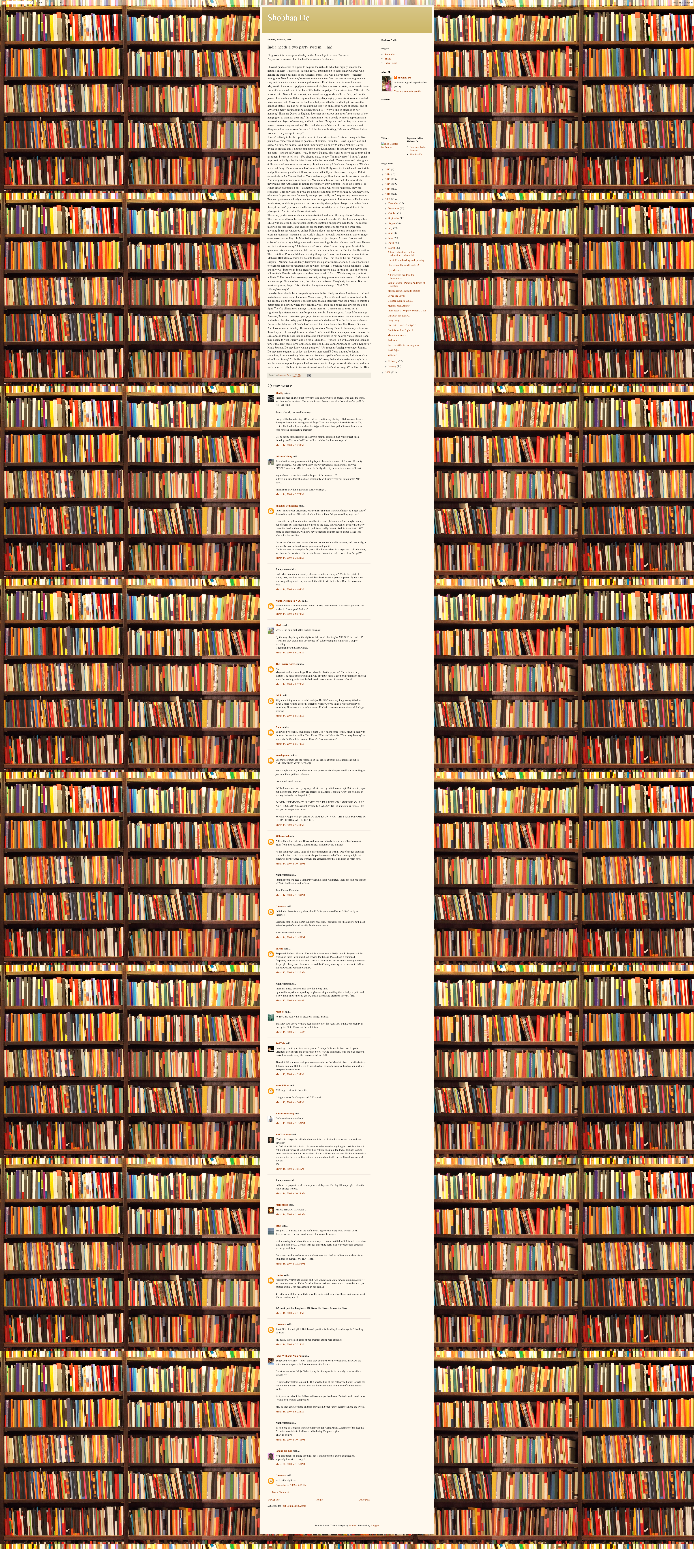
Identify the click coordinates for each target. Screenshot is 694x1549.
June (391, 233)
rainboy (280, 1011)
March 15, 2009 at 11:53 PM (290, 1123)
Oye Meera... (394, 270)
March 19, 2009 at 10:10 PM (290, 1439)
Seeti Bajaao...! (395, 350)
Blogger (375, 1525)
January (392, 366)
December (393, 203)
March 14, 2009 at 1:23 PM (290, 445)
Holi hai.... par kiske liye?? (401, 325)
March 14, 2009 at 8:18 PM (290, 715)
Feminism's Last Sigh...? (400, 330)
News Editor (282, 1085)
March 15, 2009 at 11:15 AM (290, 1032)
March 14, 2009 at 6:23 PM (290, 652)
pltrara (279, 948)
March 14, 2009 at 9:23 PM (290, 824)
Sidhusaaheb (283, 836)
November (394, 208)
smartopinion (283, 755)
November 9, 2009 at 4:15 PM (291, 1485)
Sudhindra (390, 54)
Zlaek (279, 625)
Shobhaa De (288, 17)
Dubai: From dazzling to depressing (406, 260)
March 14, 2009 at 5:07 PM (290, 613)
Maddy (279, 393)
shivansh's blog (284, 456)
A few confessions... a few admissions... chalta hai (401, 253)
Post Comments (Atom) (294, 1505)
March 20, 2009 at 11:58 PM (290, 1464)
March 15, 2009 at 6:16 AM (290, 1000)
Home (319, 1499)
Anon (279, 727)
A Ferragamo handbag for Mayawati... (401, 276)
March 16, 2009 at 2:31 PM (290, 1344)
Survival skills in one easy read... (405, 345)
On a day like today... (399, 315)
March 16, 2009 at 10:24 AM (290, 1193)
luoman (353, 1525)
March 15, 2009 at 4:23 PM (290, 1074)
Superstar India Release (417, 148)
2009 (388, 199)
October (392, 213)
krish (278, 1225)
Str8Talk (280, 1043)
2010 (388, 194)
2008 (388, 372)
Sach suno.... (394, 340)
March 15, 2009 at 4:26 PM (290, 1102)
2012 (388, 184)
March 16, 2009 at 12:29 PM (290, 1263)
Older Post (364, 1499)
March (392, 247)
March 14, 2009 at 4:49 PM (290, 589)
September (394, 218)
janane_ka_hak (284, 1451)
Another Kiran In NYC (288, 601)
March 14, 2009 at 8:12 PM (290, 684)
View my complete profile (407, 91)
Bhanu (388, 58)
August (392, 223)
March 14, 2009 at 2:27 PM (290, 494)
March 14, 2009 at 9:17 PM (290, 743)
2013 (388, 179)
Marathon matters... (398, 335)
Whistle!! (392, 355)
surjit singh (282, 1204)
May (391, 238)
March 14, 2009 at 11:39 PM (290, 895)
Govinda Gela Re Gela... (400, 300)
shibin (279, 695)
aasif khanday (283, 1134)
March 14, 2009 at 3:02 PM (290, 557)
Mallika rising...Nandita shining (404, 290)
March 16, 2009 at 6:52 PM (290, 1411)
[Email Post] (308, 375)
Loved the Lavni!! (397, 295)
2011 (388, 189)
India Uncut (391, 63)
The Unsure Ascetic (286, 664)
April (391, 243)
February (393, 361)
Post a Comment (280, 1492)
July (390, 228)
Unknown (281, 906)
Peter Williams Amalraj (289, 1356)
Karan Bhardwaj (285, 1113)
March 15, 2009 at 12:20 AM (290, 972)
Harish (279, 1275)
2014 (388, 174)
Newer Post (274, 1499)
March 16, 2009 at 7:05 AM (290, 1168)
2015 (388, 169)
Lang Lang (393, 320)
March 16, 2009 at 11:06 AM (290, 1214)
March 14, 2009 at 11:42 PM (290, 937)
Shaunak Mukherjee (287, 505)
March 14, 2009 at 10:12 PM (290, 863)
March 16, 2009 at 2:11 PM (290, 1313)
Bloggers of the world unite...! (403, 265)
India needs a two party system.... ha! (407, 310)
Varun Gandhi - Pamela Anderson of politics (406, 284)
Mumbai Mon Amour (399, 305)
